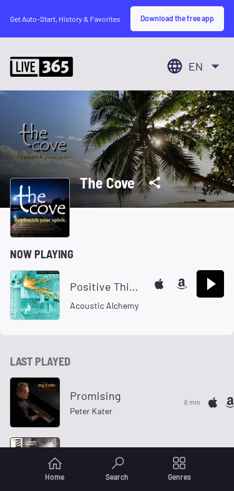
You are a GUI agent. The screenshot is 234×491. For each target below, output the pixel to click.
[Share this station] (155, 183)
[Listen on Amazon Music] (181, 283)
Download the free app (177, 18)
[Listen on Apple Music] (159, 283)
